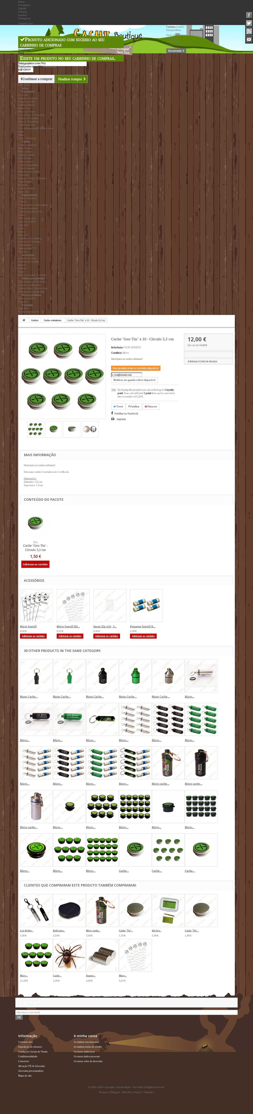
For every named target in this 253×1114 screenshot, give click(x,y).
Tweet (119, 406)
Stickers (22, 265)
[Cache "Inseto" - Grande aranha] (69, 955)
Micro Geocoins (26, 111)
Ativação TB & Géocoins (31, 1066)
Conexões (23, 1061)
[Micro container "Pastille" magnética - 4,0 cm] (36, 850)
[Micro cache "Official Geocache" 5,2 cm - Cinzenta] (36, 806)
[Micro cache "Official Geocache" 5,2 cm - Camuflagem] (168, 762)
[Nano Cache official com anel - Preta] (102, 675)
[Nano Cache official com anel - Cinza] (168, 675)
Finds (21, 131)
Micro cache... (160, 784)
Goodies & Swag (27, 258)
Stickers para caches (28, 171)
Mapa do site (25, 1075)
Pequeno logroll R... (142, 626)
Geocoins (23, 95)
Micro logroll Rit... (68, 626)
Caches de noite (26, 188)
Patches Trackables (28, 118)
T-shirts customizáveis (30, 211)
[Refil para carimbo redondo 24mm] (69, 910)
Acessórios (28, 255)
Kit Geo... (157, 930)
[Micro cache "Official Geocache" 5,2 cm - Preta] (201, 762)
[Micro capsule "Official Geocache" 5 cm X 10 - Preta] (168, 719)
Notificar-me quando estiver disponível (134, 380)
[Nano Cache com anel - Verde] (69, 675)
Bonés (21, 215)
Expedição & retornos (30, 1046)
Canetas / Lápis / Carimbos (32, 178)
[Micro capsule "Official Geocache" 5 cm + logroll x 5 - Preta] (69, 762)
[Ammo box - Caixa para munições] (36, 605)
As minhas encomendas (86, 1042)
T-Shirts (22, 201)
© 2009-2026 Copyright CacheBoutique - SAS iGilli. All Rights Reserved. (127, 1087)
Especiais (27, 305)
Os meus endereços (84, 1051)
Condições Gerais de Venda (32, 1051)
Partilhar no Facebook (126, 413)
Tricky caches (25, 161)
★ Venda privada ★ (28, 311)
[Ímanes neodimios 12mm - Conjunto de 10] (102, 955)
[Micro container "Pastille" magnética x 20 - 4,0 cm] (102, 850)
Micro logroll (28, 626)
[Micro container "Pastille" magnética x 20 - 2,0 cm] (135, 806)
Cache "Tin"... (126, 930)
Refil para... (59, 930)
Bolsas (22, 231)
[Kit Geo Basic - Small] (168, 910)
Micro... (189, 696)
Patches (22, 268)
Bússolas (23, 235)
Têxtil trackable (26, 125)
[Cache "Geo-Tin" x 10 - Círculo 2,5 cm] (168, 850)
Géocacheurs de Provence (32, 281)
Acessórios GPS (26, 221)
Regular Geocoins (27, 98)
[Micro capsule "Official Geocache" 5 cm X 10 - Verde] (201, 719)
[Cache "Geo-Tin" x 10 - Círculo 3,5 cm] (35, 429)
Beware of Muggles (109, 1092)
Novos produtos (31, 295)
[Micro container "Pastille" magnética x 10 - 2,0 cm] (102, 806)
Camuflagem (25, 181)
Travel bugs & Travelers (31, 115)
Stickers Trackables (28, 121)
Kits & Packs (25, 158)
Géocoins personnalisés (31, 1071)
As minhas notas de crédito (88, 1046)
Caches (26, 141)
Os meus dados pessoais (87, 1056)
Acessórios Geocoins (29, 241)
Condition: (116, 352)
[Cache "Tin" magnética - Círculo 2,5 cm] (135, 910)
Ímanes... (91, 975)
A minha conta (85, 1036)
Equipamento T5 (27, 248)
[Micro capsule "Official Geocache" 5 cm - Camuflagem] (102, 719)
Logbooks (23, 175)
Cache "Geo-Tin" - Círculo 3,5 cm (35, 547)
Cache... (124, 871)
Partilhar (134, 406)
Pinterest (152, 406)
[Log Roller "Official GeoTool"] (36, 910)
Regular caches (26, 155)
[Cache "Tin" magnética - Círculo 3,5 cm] (201, 910)
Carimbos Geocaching (30, 238)
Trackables (28, 91)
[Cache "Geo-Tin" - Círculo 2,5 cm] (135, 850)
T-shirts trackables (28, 208)
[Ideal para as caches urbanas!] (35, 523)
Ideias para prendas (33, 278)
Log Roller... (26, 930)
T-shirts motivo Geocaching (33, 205)
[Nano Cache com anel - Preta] (36, 675)
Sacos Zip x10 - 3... (105, 626)
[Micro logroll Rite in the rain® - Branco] (135, 955)
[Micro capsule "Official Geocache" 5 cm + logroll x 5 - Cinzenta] (36, 762)
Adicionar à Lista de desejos (202, 361)
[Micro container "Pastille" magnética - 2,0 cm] (69, 806)
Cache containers (27, 145)
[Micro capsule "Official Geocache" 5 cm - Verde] (69, 719)
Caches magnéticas (28, 165)
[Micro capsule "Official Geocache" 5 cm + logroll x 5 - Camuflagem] (135, 762)
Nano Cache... (29, 696)
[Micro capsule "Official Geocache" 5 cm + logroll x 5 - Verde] (102, 762)
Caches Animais (26, 168)
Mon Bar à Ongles (132, 1092)
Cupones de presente (29, 285)
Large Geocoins (26, 101)
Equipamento (29, 195)
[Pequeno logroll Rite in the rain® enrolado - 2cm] (146, 605)
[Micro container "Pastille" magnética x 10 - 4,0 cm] (69, 850)
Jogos (21, 271)
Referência (117, 347)
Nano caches (25, 148)
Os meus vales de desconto (88, 1061)
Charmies (149, 1092)
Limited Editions (26, 105)
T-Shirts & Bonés (27, 198)
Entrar (21, 1)
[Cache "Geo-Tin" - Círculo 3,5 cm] (201, 850)
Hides (21, 135)
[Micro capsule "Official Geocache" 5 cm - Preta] (36, 719)
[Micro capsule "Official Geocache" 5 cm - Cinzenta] (201, 675)
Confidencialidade (27, 1056)
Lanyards (23, 225)
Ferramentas (25, 245)
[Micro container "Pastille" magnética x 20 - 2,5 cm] (201, 806)
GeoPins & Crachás (28, 261)
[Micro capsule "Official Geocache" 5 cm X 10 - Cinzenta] (135, 719)
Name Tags (24, 108)
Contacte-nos (25, 23)
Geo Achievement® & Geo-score (36, 128)
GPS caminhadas (27, 218)
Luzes (21, 228)
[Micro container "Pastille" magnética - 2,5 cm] (168, 806)
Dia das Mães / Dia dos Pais (32, 288)
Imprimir (121, 419)
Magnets (22, 185)
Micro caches (25, 151)
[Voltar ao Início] (23, 320)
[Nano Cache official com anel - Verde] (135, 675)
